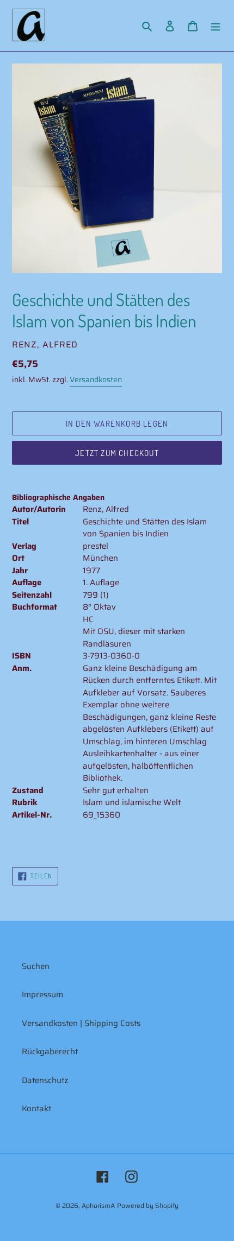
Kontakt (36, 1108)
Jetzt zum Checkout (117, 453)
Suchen (36, 966)
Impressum (42, 994)
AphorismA (98, 1205)
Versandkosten (96, 379)
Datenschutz (45, 1080)
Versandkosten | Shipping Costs (81, 1023)
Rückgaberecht (50, 1051)
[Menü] (215, 25)
